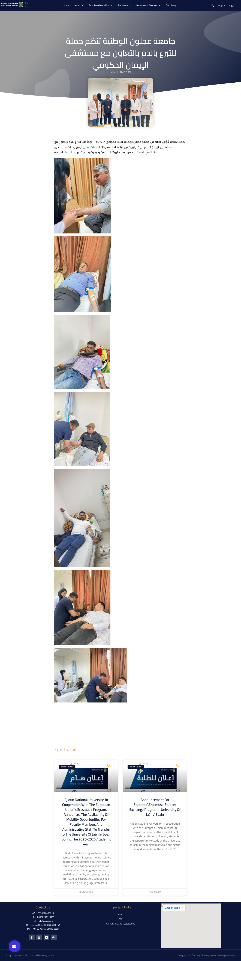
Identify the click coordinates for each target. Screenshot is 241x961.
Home (66, 5)
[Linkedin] (46, 937)
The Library (171, 5)
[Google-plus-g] (54, 937)
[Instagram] (39, 937)
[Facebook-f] (32, 937)
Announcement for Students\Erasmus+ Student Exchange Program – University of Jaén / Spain (154, 807)
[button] (212, 5)
